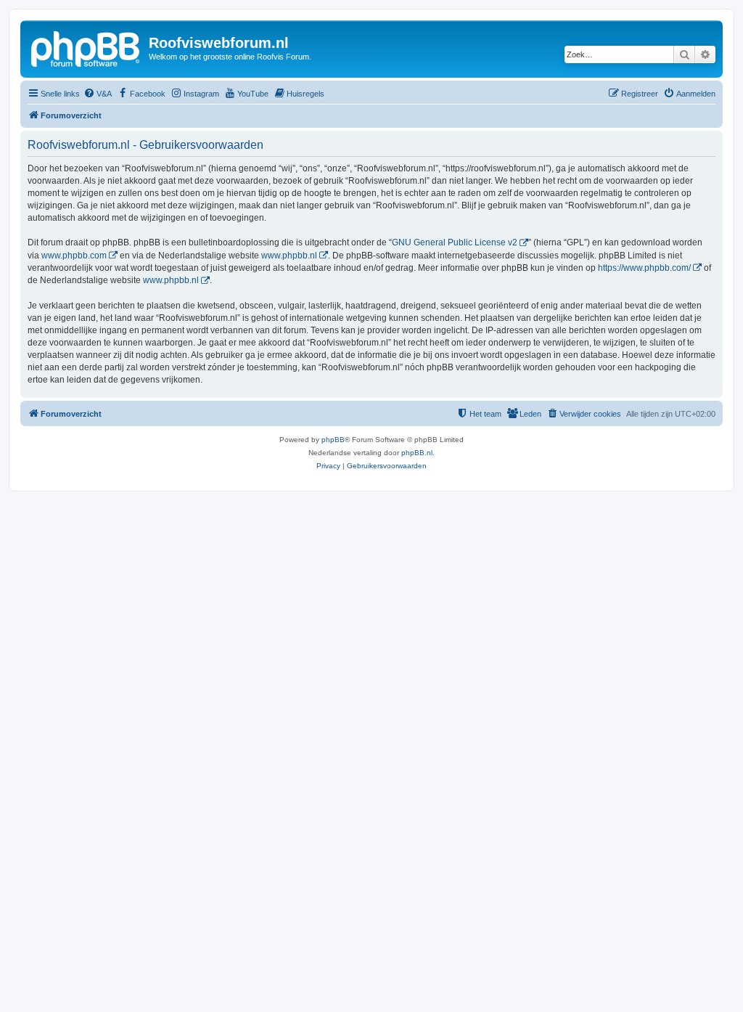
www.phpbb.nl (289, 255)
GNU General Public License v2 (454, 242)
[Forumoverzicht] (86, 47)
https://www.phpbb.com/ (644, 268)
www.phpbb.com (74, 255)
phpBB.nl (416, 453)
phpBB (333, 440)
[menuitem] (97, 93)
